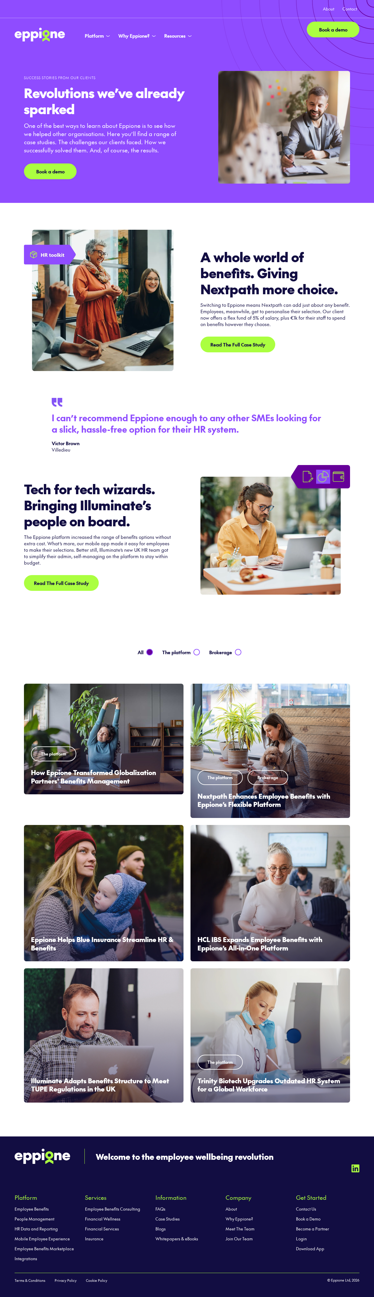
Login (301, 1239)
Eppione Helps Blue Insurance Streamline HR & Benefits (102, 943)
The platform (53, 754)
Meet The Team (240, 1229)
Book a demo (333, 29)
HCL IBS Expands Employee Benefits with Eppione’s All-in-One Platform (260, 943)
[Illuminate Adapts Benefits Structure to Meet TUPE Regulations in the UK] (103, 1035)
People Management (34, 1219)
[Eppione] (40, 33)
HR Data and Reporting (36, 1229)
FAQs (160, 1209)
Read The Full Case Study (237, 344)
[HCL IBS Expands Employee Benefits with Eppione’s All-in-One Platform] (270, 893)
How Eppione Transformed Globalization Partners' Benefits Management (93, 776)
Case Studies (167, 1219)
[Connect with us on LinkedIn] (355, 1167)
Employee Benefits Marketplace (44, 1248)
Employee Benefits (32, 1209)
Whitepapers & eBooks (176, 1239)
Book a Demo (308, 1219)
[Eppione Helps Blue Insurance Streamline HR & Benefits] (103, 893)
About (231, 1209)
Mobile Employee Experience (42, 1239)
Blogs (160, 1229)
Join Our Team (239, 1239)
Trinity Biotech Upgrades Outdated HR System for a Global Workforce (269, 1085)
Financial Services (102, 1229)
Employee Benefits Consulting (112, 1209)
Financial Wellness (102, 1219)
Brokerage (267, 777)
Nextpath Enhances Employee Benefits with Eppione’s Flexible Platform (264, 800)
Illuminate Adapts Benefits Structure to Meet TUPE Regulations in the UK (100, 1085)
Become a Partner (312, 1229)
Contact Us (306, 1209)
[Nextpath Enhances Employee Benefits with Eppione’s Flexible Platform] (270, 751)
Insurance (94, 1239)
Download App (310, 1248)
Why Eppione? (239, 1219)
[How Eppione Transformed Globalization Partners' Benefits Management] (103, 739)
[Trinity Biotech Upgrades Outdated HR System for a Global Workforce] (270, 1035)
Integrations (26, 1258)
